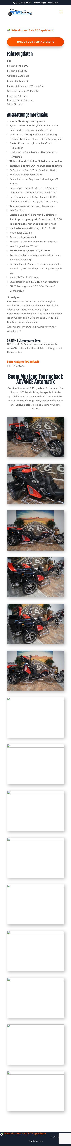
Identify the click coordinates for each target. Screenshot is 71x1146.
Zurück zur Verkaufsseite (35, 41)
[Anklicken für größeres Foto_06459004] (35, 597)
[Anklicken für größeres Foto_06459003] (35, 550)
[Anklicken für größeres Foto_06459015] (35, 1111)
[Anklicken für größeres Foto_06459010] (35, 877)
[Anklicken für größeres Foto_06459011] (35, 924)
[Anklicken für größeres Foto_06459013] (35, 1018)
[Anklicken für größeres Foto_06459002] (35, 504)
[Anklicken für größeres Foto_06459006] (35, 691)
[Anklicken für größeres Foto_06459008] (35, 784)
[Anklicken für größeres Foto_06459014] (35, 1064)
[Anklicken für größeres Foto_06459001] (35, 457)
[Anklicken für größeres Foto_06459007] (35, 737)
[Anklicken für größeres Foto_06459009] (35, 831)
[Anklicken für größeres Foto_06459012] (35, 971)
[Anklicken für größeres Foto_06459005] (35, 644)
